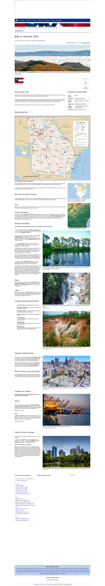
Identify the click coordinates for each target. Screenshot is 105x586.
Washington (46, 573)
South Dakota (70, 571)
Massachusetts (32, 570)
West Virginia (52, 573)
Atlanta (44, 307)
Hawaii (63, 568)
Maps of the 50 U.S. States (21, 488)
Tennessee (53, 99)
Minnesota (43, 570)
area (19, 206)
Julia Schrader (19, 74)
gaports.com (21, 421)
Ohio (35, 571)
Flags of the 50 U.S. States (21, 490)
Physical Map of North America (22, 520)
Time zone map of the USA (21, 508)
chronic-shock (47, 308)
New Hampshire (73, 570)
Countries (28, 20)
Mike (46, 469)
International (58, 20)
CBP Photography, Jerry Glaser (50, 427)
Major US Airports (19, 510)
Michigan (38, 570)
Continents (22, 20)
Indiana (74, 568)
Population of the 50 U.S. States (23, 493)
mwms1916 (47, 269)
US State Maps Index (19, 30)
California (31, 208)
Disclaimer (49, 584)
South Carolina (52, 101)
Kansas (81, 568)
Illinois (70, 568)
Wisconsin (58, 573)
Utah (83, 571)
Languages (46, 20)
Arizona (26, 568)
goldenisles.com (27, 219)
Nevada (67, 570)
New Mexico (86, 570)
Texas (80, 571)
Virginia (41, 573)
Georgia (16, 96)
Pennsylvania (49, 571)
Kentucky (86, 568)
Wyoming (63, 573)
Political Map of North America (22, 518)
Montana (58, 570)
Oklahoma (39, 571)
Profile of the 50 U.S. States (22, 487)
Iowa (78, 568)
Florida (26, 101)
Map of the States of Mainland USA (23, 502)
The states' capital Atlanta (21, 480)
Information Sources (42, 584)
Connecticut (46, 568)
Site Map (35, 584)
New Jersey (79, 570)
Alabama (50, 100)
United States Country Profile (22, 513)
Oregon (44, 571)
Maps (52, 20)
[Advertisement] (51, 9)
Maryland (26, 570)
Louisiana (18, 570)
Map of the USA (19, 498)
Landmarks (39, 20)
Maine (22, 570)
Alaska (23, 568)
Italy (56, 206)
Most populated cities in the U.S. (23, 512)
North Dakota (31, 571)
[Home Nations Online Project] (16, 20)
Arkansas (31, 568)
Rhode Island (56, 571)
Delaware (52, 568)
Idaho (67, 568)
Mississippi (48, 570)
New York (18, 571)
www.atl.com (21, 410)
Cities (34, 20)
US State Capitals (20, 485)
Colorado (41, 568)
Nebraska (63, 570)
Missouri (53, 570)
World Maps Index (19, 31)
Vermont (86, 571)
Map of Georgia (41, 40)
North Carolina (61, 99)
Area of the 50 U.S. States (21, 492)
